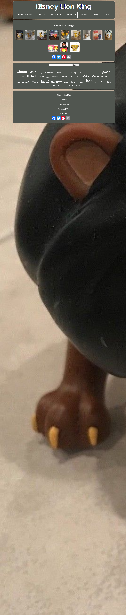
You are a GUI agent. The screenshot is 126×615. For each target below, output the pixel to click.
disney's (40, 73)
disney (56, 81)
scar (33, 72)
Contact (64, 99)
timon (95, 76)
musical (55, 76)
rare (35, 81)
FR (66, 113)
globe (78, 85)
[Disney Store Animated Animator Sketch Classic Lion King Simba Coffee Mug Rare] (30, 35)
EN (61, 113)
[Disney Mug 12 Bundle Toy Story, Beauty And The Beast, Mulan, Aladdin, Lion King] (65, 35)
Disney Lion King (64, 95)
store (41, 76)
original (58, 73)
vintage (106, 81)
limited (31, 76)
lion (89, 81)
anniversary (95, 73)
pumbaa (56, 85)
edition (86, 76)
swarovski (49, 73)
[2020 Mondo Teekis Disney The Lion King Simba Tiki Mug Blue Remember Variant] (97, 35)
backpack (23, 82)
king (45, 81)
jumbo (74, 81)
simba (22, 71)
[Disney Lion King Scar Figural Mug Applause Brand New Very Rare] (64, 47)
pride (71, 85)
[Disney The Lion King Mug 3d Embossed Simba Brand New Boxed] (54, 35)
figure (48, 77)
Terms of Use (63, 108)
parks (65, 73)
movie (64, 76)
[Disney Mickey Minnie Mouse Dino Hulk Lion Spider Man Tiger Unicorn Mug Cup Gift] (74, 47)
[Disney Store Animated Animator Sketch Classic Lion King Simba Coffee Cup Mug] (42, 35)
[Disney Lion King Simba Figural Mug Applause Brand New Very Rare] (53, 49)
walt (22, 76)
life (49, 85)
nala (104, 76)
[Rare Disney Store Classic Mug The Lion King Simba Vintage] (76, 35)
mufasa (74, 76)
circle (66, 82)
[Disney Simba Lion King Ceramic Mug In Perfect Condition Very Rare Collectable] (19, 35)
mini (81, 82)
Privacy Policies (63, 104)
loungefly (75, 72)
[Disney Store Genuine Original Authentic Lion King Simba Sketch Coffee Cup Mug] (86, 35)
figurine (86, 73)
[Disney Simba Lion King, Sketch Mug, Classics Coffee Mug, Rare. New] (108, 35)
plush (106, 72)
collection (63, 86)
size (97, 82)
